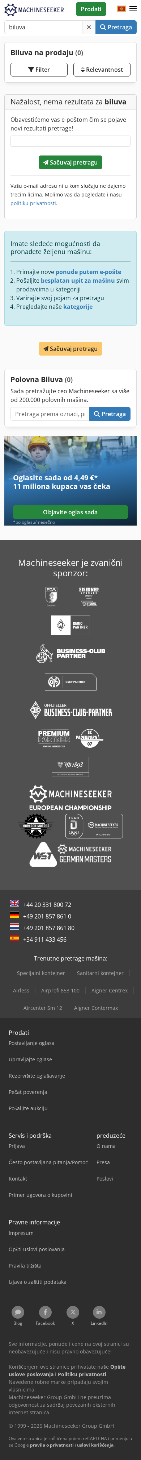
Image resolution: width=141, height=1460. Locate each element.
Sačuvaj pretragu (73, 162)
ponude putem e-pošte (88, 272)
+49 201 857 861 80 (48, 928)
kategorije (78, 307)
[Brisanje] (89, 27)
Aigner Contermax (96, 1007)
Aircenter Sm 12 (43, 1007)
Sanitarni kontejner (100, 973)
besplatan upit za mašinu (78, 281)
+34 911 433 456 (45, 939)
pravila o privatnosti (52, 1445)
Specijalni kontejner (41, 973)
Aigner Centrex (109, 990)
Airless (21, 990)
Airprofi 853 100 (60, 990)
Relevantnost (104, 70)
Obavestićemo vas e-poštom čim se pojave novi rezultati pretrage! (68, 124)
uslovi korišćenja (95, 1445)
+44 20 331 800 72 (47, 905)
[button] (133, 9)
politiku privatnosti (33, 203)
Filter (42, 70)
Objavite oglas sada (70, 512)
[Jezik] (121, 9)
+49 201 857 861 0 (47, 916)
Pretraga (119, 27)
